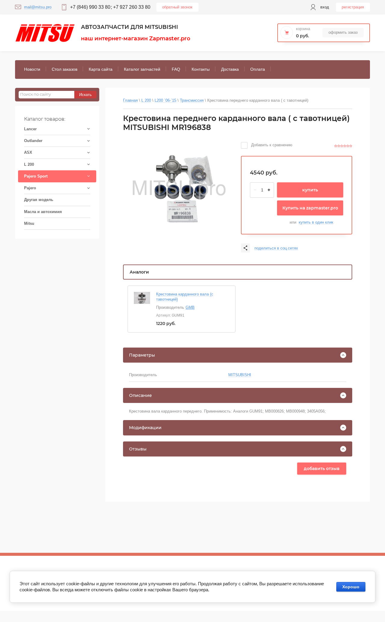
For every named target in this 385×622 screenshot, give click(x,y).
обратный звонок (177, 7)
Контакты (201, 69)
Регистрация (353, 7)
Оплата (257, 69)
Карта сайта (100, 69)
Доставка (230, 69)
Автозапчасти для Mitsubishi (129, 27)
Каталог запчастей (142, 69)
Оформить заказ (343, 32)
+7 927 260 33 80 (131, 7)
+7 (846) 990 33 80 (90, 7)
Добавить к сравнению (271, 145)
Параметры (142, 355)
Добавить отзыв (322, 468)
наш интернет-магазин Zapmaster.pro (135, 38)
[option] (178, 188)
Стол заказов (64, 69)
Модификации (145, 427)
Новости (32, 69)
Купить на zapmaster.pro (310, 208)
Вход (324, 7)
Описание (140, 395)
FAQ (176, 69)
